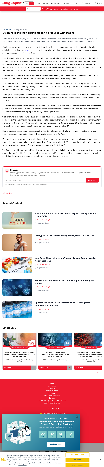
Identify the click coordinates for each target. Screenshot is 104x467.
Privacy (52, 398)
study (27, 50)
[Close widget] (77, 416)
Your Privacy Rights (77, 454)
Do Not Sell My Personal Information (52, 400)
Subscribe (91, 180)
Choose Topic (31, 9)
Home (38, 451)
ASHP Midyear (54, 9)
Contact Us (52, 393)
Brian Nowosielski (43, 239)
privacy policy (43, 184)
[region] (52, 459)
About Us (46, 451)
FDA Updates (64, 9)
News (55, 451)
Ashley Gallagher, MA (44, 220)
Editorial (52, 388)
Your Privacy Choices (52, 403)
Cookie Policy (22, 465)
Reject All (77, 460)
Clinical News (7, 193)
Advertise (52, 386)
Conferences (55, 3)
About (52, 383)
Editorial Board (52, 391)
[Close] (101, 459)
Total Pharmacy (74, 9)
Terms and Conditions (52, 395)
